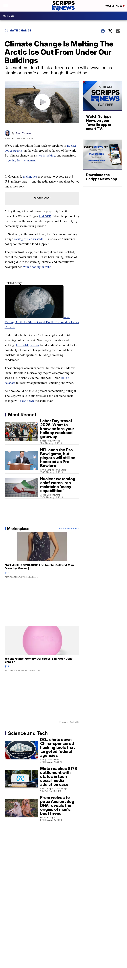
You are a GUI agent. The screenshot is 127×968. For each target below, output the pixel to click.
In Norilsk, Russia (27, 345)
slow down (27, 401)
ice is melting (47, 155)
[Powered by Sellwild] (74, 722)
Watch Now (114, 5)
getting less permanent (22, 160)
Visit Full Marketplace (68, 528)
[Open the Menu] (5, 6)
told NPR (45, 216)
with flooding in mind (37, 267)
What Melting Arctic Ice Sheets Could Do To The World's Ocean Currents (42, 322)
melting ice (30, 176)
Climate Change (18, 30)
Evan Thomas (23, 133)
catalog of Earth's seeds (28, 239)
